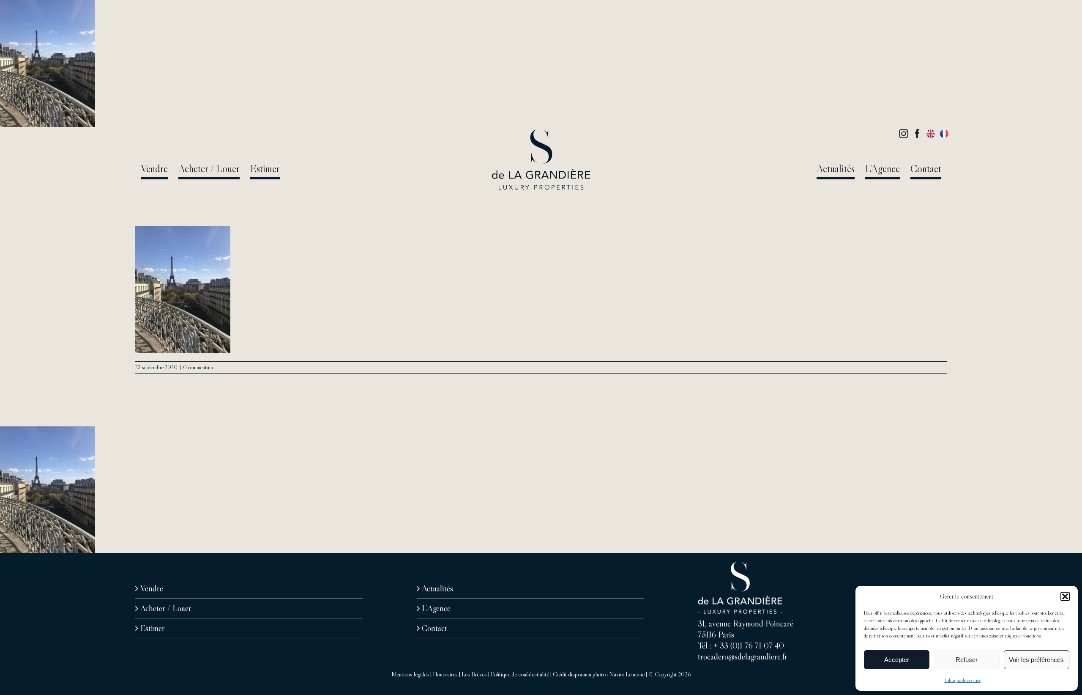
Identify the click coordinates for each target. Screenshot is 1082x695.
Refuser (967, 659)
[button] (1065, 596)
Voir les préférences (1036, 659)
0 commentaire (198, 367)
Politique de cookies (963, 680)
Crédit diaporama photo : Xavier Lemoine (599, 674)
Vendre (151, 588)
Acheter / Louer (165, 608)
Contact (434, 628)
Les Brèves (474, 674)
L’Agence (436, 608)
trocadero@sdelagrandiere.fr (742, 656)
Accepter (896, 659)
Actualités (437, 588)
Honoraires (445, 674)
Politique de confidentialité (520, 674)
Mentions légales (410, 674)
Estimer (152, 628)
